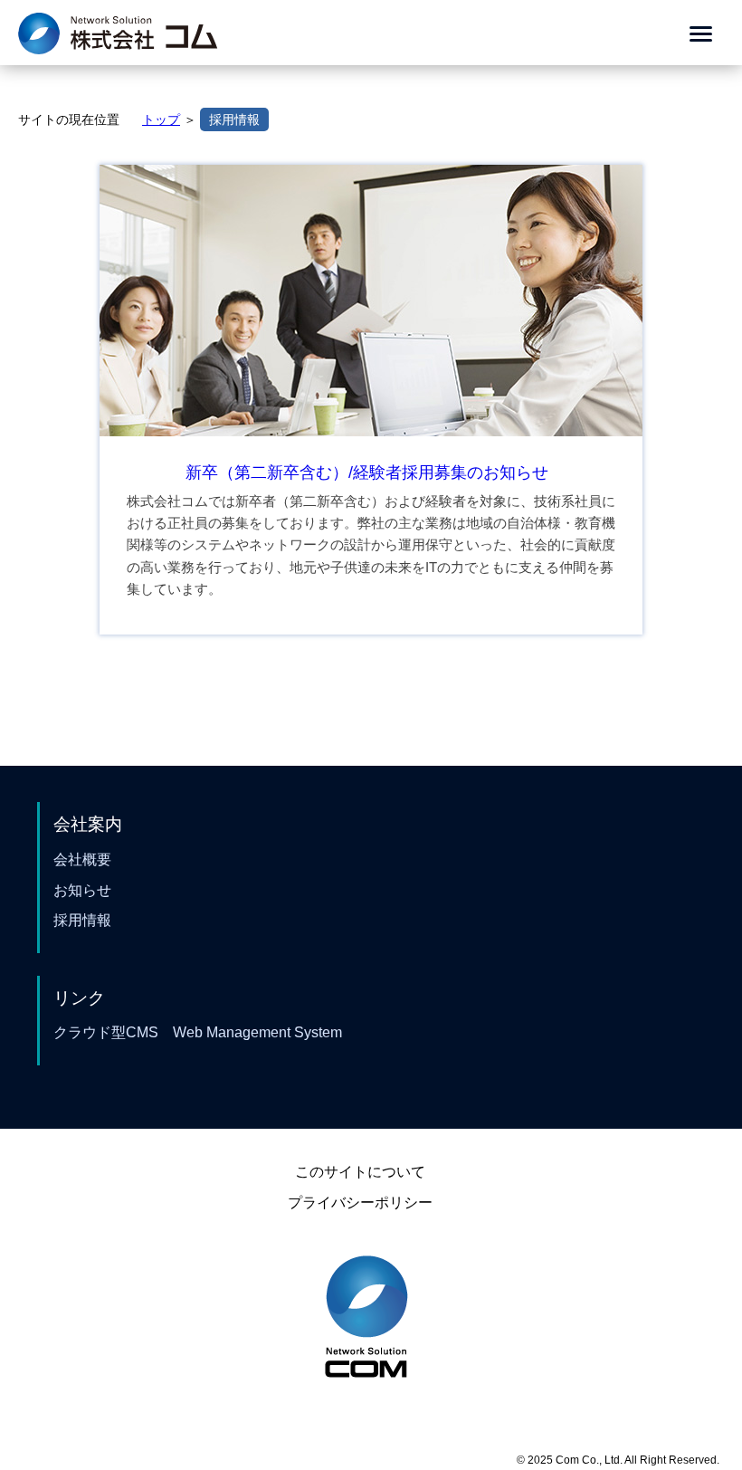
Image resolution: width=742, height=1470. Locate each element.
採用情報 (234, 119)
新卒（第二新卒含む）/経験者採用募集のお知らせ (367, 472)
